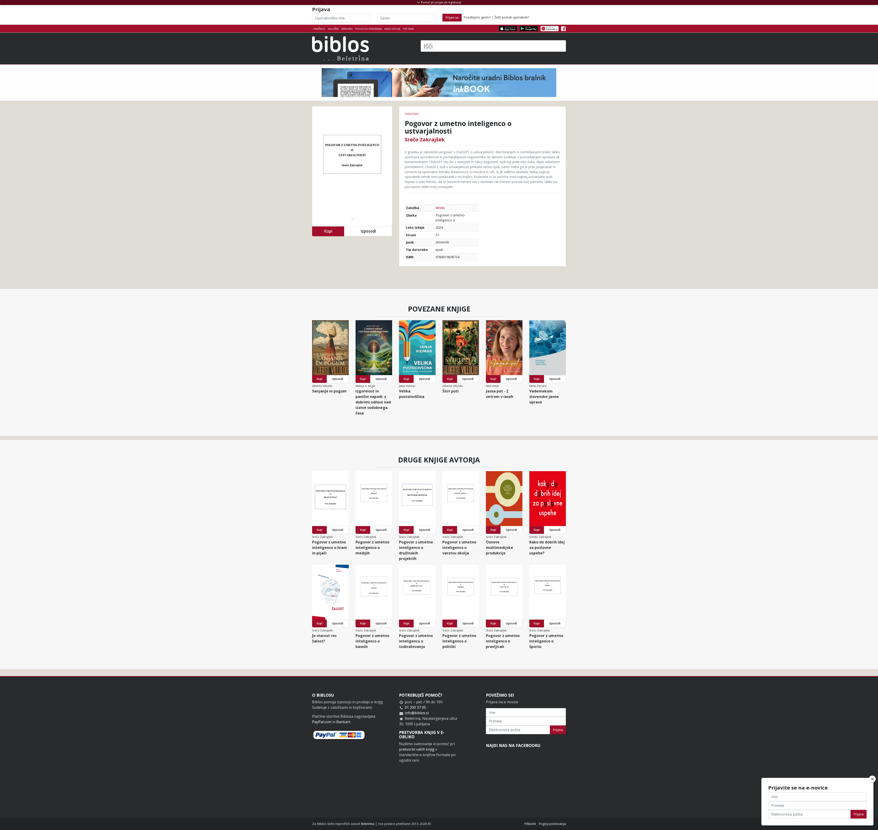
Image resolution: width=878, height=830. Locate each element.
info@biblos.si (417, 712)
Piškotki (530, 824)
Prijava (558, 730)
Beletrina (367, 824)
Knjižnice (319, 28)
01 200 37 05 (415, 707)
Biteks (440, 208)
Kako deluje (392, 28)
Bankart (343, 721)
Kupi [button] (328, 231)
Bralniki (347, 28)
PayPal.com (321, 721)
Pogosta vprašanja (368, 28)
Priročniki (412, 114)
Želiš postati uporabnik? (511, 17)
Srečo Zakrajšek (425, 139)
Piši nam (408, 28)
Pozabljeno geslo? (476, 17)
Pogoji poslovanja (552, 824)
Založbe (333, 28)
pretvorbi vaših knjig (416, 749)
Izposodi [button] (368, 231)
